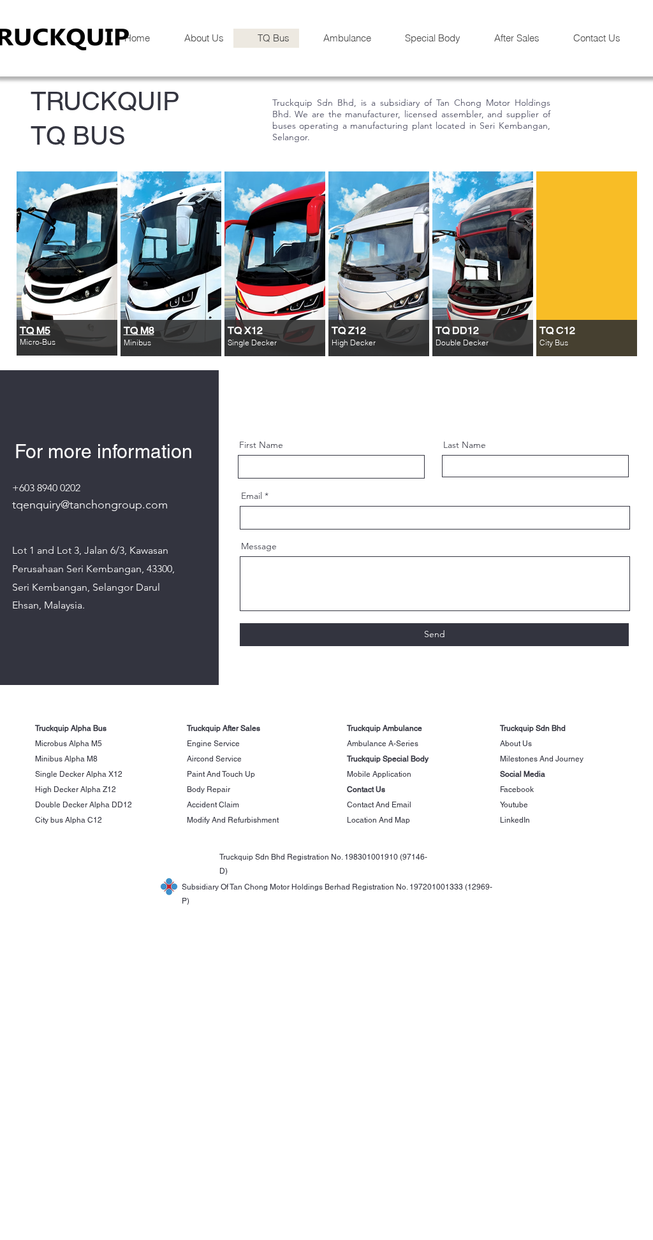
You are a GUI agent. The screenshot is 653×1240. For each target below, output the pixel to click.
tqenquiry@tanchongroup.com (90, 505)
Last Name (464, 444)
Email (251, 495)
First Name (261, 444)
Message (259, 546)
